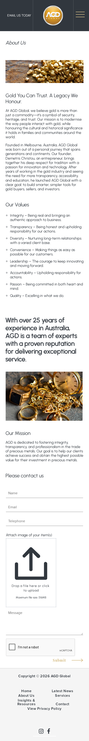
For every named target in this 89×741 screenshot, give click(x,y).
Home (26, 691)
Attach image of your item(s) (29, 535)
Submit (60, 660)
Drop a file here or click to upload (31, 588)
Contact (62, 704)
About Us (26, 695)
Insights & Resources (26, 702)
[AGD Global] (53, 15)
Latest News (62, 691)
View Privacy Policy (44, 709)
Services (62, 695)
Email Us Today (19, 15)
